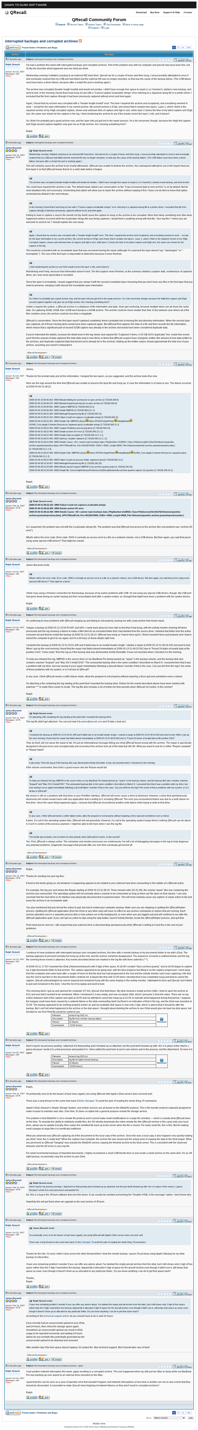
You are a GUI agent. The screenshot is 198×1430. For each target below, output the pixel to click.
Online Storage (85, 1100)
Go (189, 47)
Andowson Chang (117, 1427)
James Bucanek (13, 148)
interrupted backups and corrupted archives (41, 41)
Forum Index (28, 47)
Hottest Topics (95, 24)
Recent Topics (77, 24)
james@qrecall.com (91, 721)
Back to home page (134, 24)
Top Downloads (113, 24)
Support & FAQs (171, 12)
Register (95, 28)
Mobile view (99, 1423)
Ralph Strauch (12, 64)
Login (106, 28)
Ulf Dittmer (130, 1427)
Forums (188, 12)
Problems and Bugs (47, 47)
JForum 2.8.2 (78, 1427)
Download (141, 12)
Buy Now (155, 12)
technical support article (56, 1316)
